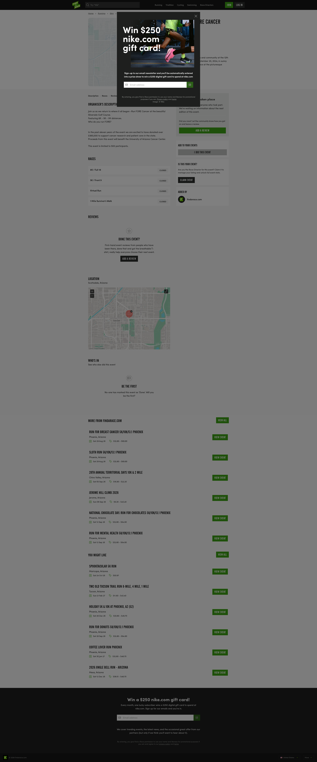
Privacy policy (162, 99)
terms (174, 99)
